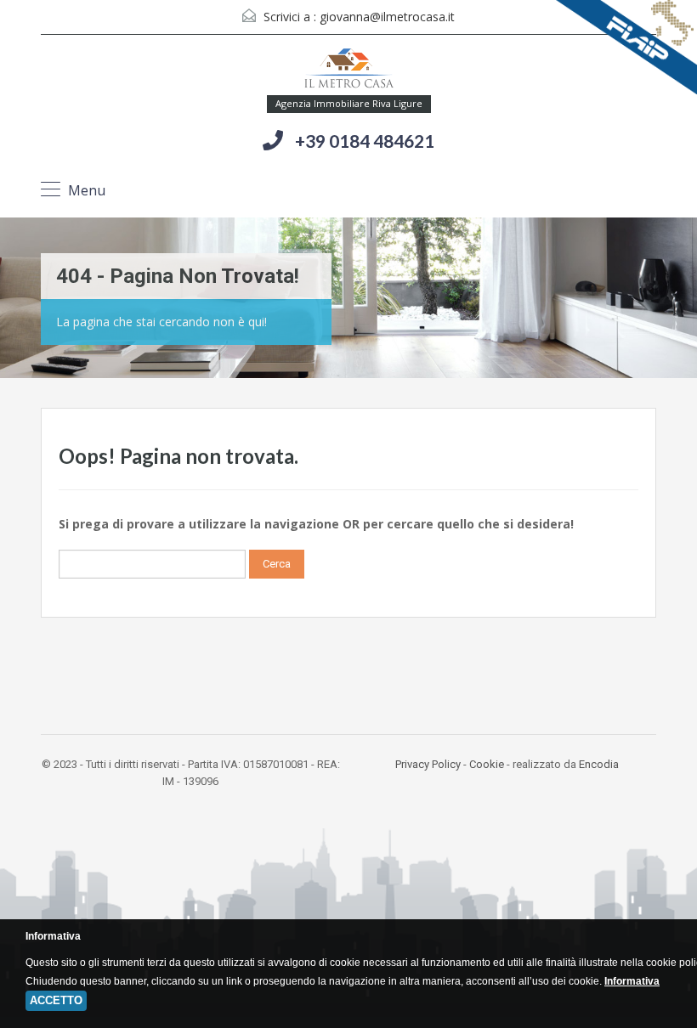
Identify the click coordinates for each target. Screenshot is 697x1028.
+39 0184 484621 (364, 140)
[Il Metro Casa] (349, 71)
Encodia (599, 764)
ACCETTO (56, 1000)
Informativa (632, 981)
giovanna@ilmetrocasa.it (387, 16)
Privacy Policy (428, 764)
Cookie (486, 764)
